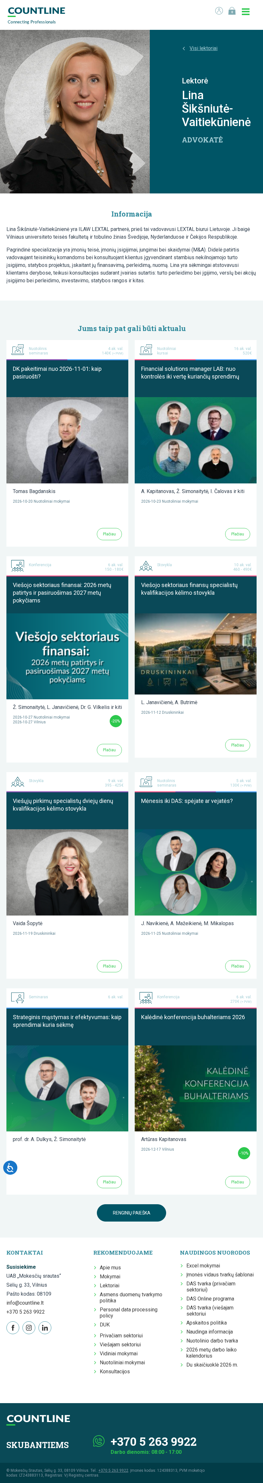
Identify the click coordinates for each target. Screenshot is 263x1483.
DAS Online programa (210, 1299)
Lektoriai (109, 1286)
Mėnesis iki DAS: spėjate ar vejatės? (187, 800)
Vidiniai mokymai (119, 1354)
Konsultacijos (115, 1371)
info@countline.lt (25, 1303)
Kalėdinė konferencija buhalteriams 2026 (193, 1017)
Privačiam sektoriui (121, 1336)
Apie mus (110, 1268)
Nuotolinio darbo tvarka (212, 1341)
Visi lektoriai (203, 48)
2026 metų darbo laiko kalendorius (211, 1353)
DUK (105, 1325)
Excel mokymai (203, 1266)
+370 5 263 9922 (25, 1312)
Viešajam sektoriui (120, 1345)
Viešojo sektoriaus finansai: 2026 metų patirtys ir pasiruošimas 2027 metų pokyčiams (62, 593)
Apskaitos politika (206, 1323)
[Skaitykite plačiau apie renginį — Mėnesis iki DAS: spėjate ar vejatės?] (196, 832)
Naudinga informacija (209, 1332)
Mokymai (110, 1277)
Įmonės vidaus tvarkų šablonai (220, 1275)
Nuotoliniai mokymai (122, 1362)
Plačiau (109, 534)
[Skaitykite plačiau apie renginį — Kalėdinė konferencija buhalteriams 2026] (196, 1048)
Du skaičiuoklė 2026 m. (212, 1365)
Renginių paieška (131, 1212)
